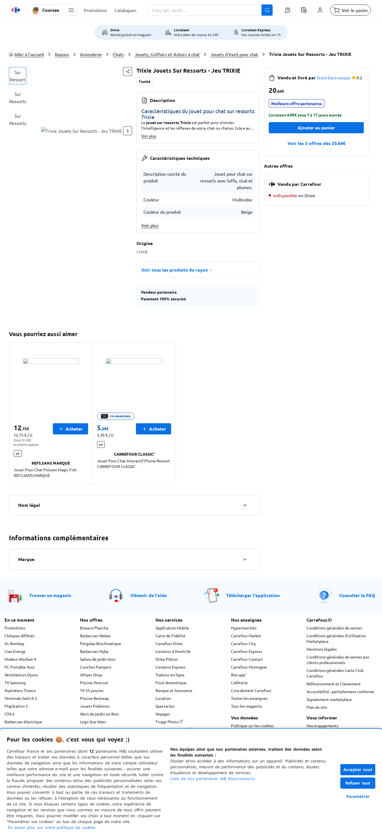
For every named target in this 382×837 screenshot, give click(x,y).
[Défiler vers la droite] (127, 130)
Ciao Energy (14, 651)
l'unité (144, 81)
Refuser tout (358, 783)
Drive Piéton (166, 659)
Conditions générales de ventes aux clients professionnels (337, 659)
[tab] (17, 75)
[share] (127, 71)
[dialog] (191, 783)
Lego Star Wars (93, 721)
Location (163, 698)
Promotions (14, 627)
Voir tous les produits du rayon (174, 270)
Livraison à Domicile (173, 651)
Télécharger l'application (253, 595)
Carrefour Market (246, 635)
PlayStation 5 (16, 705)
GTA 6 (9, 713)
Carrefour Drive (169, 643)
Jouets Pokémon (95, 705)
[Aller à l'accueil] (16, 10)
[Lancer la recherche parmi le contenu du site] (267, 10)
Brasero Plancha (94, 627)
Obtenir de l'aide (149, 595)
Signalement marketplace (329, 699)
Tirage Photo (167, 721)
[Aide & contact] (287, 10)
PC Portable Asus (19, 666)
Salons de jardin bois (97, 659)
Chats (118, 54)
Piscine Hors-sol (94, 682)
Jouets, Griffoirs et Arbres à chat (167, 54)
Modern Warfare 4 (20, 659)
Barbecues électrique (23, 721)
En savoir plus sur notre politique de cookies (52, 827)
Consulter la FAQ (357, 595)
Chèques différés (19, 635)
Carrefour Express (246, 651)
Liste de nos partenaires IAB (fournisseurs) (212, 778)
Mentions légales (321, 648)
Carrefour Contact (247, 659)
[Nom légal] (244, 505)
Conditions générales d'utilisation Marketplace (336, 638)
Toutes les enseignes (249, 698)
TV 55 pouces (91, 690)
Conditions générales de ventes (334, 627)
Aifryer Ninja (91, 674)
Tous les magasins (246, 705)
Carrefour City (243, 643)
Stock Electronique (333, 77)
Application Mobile (172, 627)
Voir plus (148, 135)
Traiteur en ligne (170, 674)
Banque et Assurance (173, 690)
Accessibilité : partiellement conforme (340, 691)
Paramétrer (358, 796)
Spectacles (165, 705)
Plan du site (316, 707)
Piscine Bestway (94, 698)
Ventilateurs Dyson (21, 674)
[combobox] (210, 10)
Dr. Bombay (14, 643)
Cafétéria (239, 682)
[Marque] (244, 559)
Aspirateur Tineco (20, 690)
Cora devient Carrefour (251, 690)
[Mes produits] (304, 10)
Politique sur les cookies (252, 725)
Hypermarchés (243, 627)
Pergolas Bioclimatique (100, 643)
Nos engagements (322, 725)
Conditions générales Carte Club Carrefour (335, 673)
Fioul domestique (171, 682)
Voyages (162, 713)
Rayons (62, 54)
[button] (71, 10)
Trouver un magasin (50, 595)
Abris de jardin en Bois (99, 713)
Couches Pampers (95, 666)
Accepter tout (357, 769)
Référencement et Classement (333, 683)
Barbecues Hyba (94, 651)
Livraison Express (170, 666)
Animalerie (91, 54)
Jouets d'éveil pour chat (234, 54)
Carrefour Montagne (249, 666)
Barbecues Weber (95, 635)
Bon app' (238, 674)
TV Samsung (15, 682)
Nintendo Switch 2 (20, 698)
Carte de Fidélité (170, 635)
